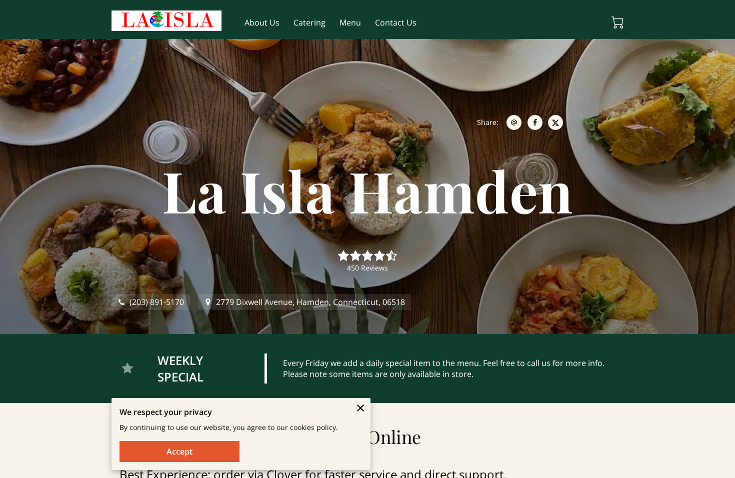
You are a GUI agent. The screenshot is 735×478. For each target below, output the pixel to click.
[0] (618, 22)
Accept (179, 451)
